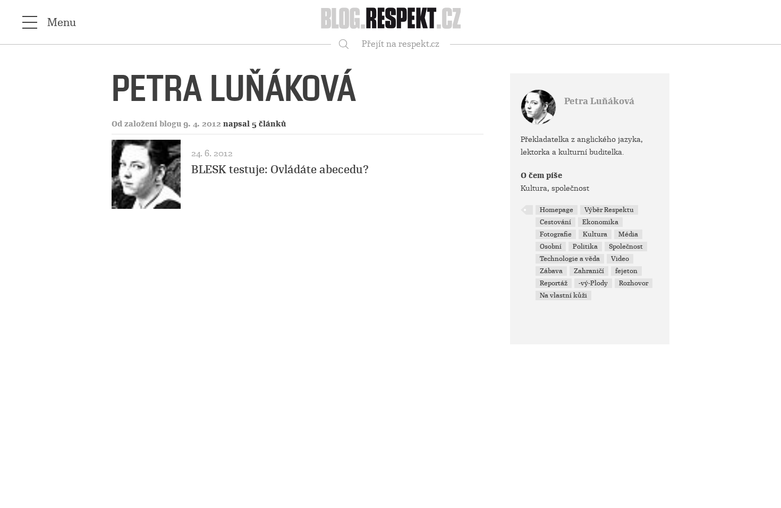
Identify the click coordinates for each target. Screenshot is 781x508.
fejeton (626, 271)
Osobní (551, 246)
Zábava (551, 271)
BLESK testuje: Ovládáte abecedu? (280, 169)
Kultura (595, 234)
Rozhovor (633, 283)
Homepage (556, 210)
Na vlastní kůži (563, 295)
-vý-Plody (593, 283)
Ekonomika (600, 222)
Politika (585, 246)
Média (628, 234)
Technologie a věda (570, 259)
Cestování (555, 222)
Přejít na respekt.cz (400, 43)
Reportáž (553, 283)
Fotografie (556, 234)
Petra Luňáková (599, 101)
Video (620, 259)
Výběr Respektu (609, 210)
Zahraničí (589, 271)
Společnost (626, 246)
